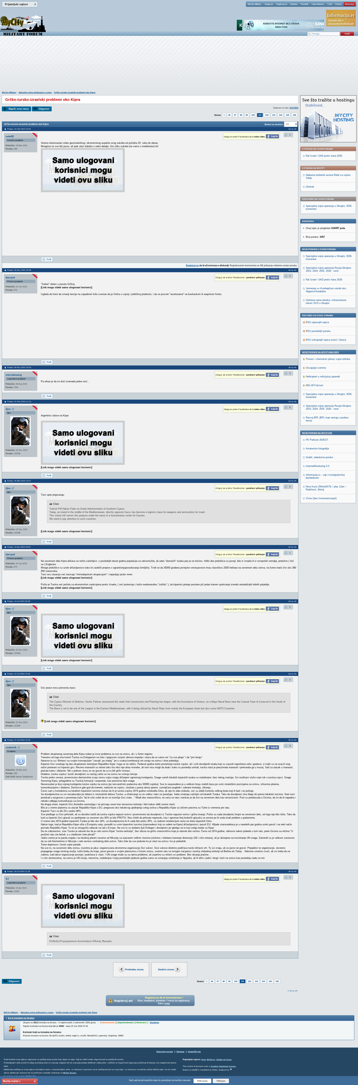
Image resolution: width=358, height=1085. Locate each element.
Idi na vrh (294, 991)
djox (8, 409)
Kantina (294, 4)
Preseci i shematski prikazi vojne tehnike (328, 359)
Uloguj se (269, 4)
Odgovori (44, 108)
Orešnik (310, 186)
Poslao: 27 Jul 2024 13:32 (18, 740)
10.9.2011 (294, 108)
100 (253, 115)
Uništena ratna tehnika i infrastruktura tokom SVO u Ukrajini (326, 301)
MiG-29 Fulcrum (314, 385)
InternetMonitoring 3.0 (317, 466)
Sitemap (180, 1052)
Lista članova (318, 4)
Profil (49, 259)
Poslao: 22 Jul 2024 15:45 (18, 674)
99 (247, 115)
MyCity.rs (211, 1060)
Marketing (349, 4)
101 (260, 115)
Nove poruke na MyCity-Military (320, 352)
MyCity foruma (69, 1073)
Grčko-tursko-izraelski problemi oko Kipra (74, 92)
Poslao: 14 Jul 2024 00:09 (18, 601)
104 (280, 115)
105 (287, 115)
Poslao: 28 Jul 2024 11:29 (18, 871)
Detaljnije (154, 1022)
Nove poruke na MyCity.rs (317, 433)
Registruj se (281, 4)
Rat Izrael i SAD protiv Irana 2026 (324, 155)
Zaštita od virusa (224, 1060)
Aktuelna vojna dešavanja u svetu (35, 92)
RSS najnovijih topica (317, 322)
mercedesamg (14, 374)
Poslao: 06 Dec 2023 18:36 (19, 270)
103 (273, 115)
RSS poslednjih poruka (318, 331)
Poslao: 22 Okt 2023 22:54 (19, 129)
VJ (7, 878)
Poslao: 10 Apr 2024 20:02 (19, 547)
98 (241, 115)
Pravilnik (304, 4)
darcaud (10, 277)
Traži (329, 4)
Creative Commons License (223, 1066)
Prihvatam (202, 1080)
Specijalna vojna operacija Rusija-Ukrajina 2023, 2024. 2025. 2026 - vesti (328, 269)
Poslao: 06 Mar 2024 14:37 (19, 481)
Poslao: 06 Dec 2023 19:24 (19, 367)
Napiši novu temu (19, 108)
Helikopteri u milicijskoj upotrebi (323, 376)
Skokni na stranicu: (273, 124)
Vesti (203, 1060)
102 (266, 115)
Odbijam (220, 1080)
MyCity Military (254, 4)
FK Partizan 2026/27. (317, 439)
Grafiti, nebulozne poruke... (320, 457)
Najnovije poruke (164, 1052)
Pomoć (338, 4)
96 (229, 115)
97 (235, 115)
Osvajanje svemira (316, 367)
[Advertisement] (179, 65)
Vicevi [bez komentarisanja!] (321, 498)
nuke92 (10, 136)
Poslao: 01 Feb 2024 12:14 (19, 402)
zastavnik (11, 747)
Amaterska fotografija (317, 448)
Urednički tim (194, 1052)
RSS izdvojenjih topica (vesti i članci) (326, 339)
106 (294, 115)
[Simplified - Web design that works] (231, 1069)
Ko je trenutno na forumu (21, 1018)
